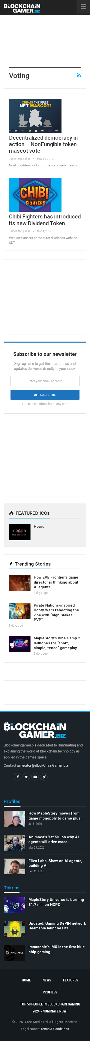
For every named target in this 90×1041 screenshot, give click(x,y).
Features (70, 980)
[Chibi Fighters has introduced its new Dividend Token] (35, 194)
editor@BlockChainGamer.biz (45, 765)
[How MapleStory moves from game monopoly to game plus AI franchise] (14, 819)
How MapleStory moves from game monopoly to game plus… (56, 816)
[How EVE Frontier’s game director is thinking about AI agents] (19, 583)
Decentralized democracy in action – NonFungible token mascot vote (43, 144)
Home (26, 980)
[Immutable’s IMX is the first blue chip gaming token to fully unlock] (14, 953)
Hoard (39, 526)
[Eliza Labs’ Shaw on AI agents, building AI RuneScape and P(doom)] (14, 867)
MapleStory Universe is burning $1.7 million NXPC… (56, 902)
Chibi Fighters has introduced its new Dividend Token (45, 219)
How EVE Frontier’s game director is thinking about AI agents (56, 582)
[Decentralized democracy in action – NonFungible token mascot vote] (35, 115)
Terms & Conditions (55, 1029)
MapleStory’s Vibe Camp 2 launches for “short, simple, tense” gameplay (57, 643)
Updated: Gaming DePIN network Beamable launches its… (57, 926)
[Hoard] (19, 532)
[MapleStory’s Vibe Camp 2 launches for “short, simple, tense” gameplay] (19, 644)
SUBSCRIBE (48, 395)
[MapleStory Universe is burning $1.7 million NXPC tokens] (14, 905)
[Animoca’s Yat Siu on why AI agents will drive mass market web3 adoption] (14, 843)
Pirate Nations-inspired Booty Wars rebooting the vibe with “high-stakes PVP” (56, 612)
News (46, 980)
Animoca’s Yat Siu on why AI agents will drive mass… (53, 839)
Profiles (50, 992)
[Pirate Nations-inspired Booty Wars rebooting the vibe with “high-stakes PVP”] (19, 611)
